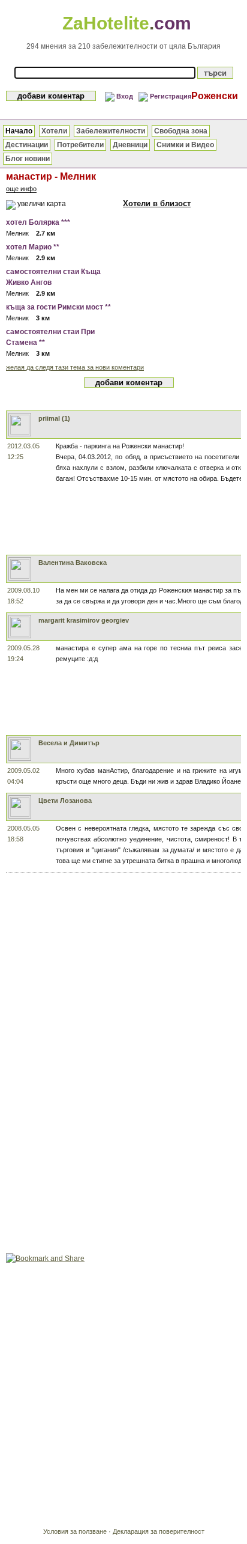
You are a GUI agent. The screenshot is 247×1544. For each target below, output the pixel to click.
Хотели (54, 131)
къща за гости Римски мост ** (58, 307)
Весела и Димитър (69, 742)
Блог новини (27, 158)
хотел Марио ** (32, 247)
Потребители (80, 145)
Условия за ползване (75, 1531)
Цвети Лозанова (65, 800)
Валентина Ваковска (72, 562)
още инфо (21, 188)
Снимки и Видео (185, 145)
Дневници (130, 145)
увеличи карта (41, 204)
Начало (18, 131)
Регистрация (170, 96)
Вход (124, 96)
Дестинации (26, 145)
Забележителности (110, 131)
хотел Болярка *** (38, 222)
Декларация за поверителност (158, 1531)
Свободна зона (180, 131)
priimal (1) (54, 418)
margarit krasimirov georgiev (83, 620)
